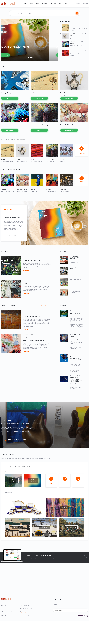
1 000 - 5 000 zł (17, 527)
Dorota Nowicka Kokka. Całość (33, 340)
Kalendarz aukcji (84, 21)
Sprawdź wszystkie (46, 252)
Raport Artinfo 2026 (12, 218)
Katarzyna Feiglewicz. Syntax (33, 316)
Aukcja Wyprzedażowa (25, 47)
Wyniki (31, 3)
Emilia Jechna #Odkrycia (31, 260)
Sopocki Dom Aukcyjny (40, 125)
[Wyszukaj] (77, 13)
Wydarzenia (53, 3)
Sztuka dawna (13, 480)
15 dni (64, 484)
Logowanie (77, 3)
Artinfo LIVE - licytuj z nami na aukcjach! (39, 556)
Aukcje (25, 3)
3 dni (51, 484)
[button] (3, 40)
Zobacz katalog (13, 55)
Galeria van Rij (26, 314)
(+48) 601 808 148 (24, 615)
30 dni (78, 484)
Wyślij (84, 610)
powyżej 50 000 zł (71, 527)
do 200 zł (24, 507)
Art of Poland (63, 160)
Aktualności (44, 3)
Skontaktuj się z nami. (10, 441)
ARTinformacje (8, 209)
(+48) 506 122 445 (24, 618)
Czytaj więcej (12, 235)
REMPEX (34, 93)
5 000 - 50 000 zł (44, 527)
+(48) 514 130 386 (24, 611)
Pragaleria (5, 125)
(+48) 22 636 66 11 (24, 607)
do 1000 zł (64, 507)
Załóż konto (85, 3)
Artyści (37, 3)
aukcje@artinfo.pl (24, 620)
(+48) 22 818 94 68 (24, 605)
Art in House (49, 189)
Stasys (25, 284)
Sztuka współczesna (33, 480)
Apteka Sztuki (26, 337)
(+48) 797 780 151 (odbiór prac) (27, 608)
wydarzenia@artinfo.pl (25, 613)
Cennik (65, 3)
